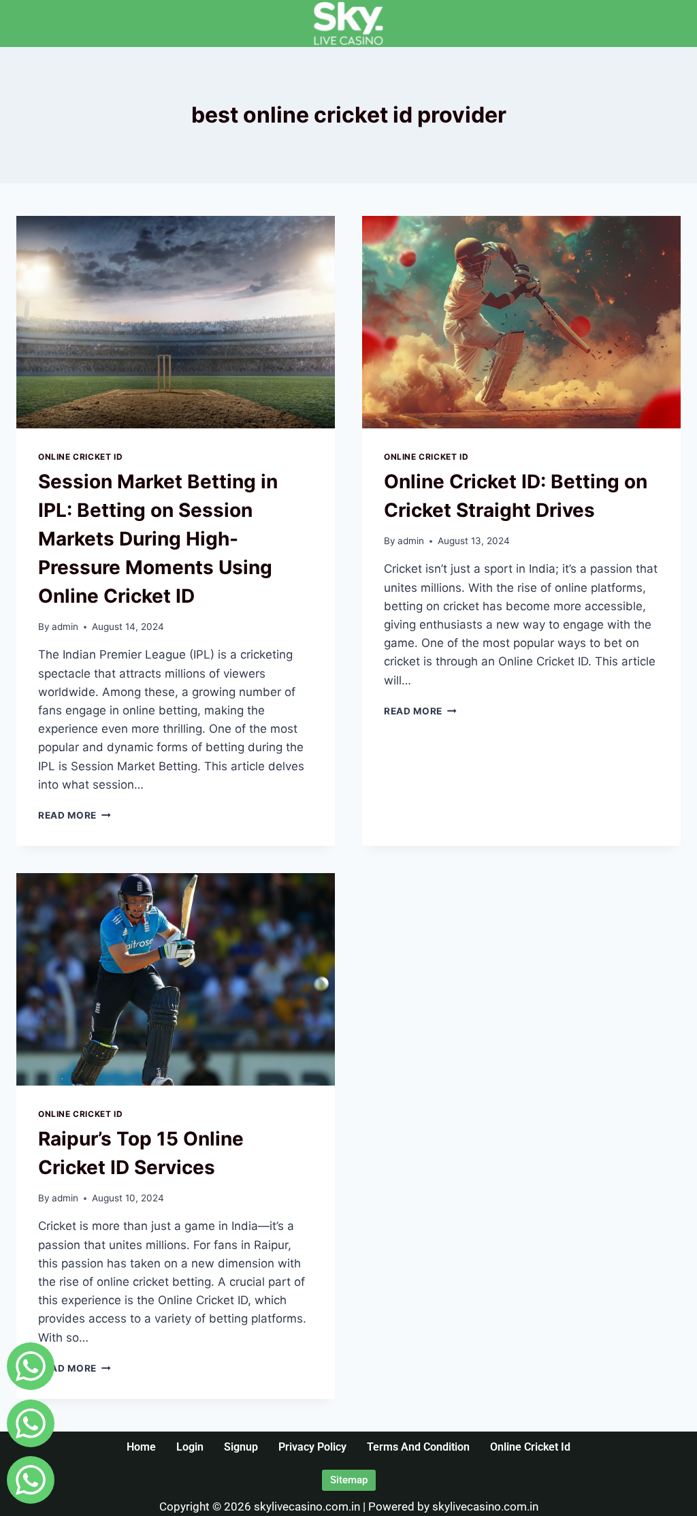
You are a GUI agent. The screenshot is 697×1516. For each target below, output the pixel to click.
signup (241, 1446)
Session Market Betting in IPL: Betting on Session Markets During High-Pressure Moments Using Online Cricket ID (158, 538)
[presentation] (175, 322)
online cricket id (530, 1446)
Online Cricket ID (80, 457)
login (190, 1446)
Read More (74, 815)
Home (141, 1446)
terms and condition (418, 1446)
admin (65, 626)
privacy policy (312, 1446)
